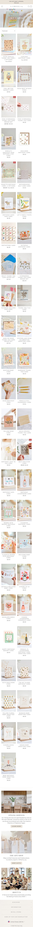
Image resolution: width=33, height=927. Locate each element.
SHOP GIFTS (16, 863)
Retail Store (16, 912)
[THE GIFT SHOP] (16, 842)
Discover (16, 902)
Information (16, 907)
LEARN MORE (16, 826)
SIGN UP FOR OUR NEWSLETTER (16, 916)
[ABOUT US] (16, 879)
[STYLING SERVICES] (16, 802)
